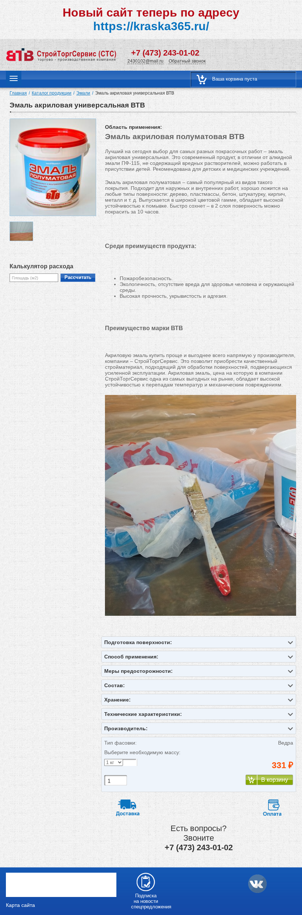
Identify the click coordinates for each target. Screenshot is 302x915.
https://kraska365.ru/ (151, 26)
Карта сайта (20, 905)
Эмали (83, 93)
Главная (18, 93)
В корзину (274, 780)
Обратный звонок (187, 61)
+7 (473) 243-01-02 (165, 52)
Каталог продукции (51, 93)
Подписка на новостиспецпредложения (146, 901)
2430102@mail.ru (145, 61)
